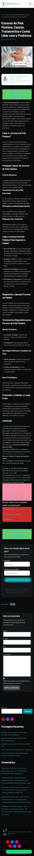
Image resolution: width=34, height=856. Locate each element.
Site (4, 647)
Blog (7, 14)
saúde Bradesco (7, 454)
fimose (13, 604)
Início (3, 14)
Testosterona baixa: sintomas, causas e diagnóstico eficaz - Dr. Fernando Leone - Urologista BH (14, 771)
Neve (10, 854)
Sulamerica (20, 454)
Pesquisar (4, 708)
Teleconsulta (9, 509)
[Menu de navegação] (30, 4)
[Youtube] (3, 719)
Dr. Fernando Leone (10, 39)
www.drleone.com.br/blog (11, 494)
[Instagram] (12, 719)
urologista (18, 475)
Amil (15, 454)
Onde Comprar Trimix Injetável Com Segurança (16, 750)
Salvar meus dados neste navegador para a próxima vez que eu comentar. (16, 682)
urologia (11, 473)
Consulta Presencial (12, 514)
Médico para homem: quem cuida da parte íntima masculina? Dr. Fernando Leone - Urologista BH (15, 790)
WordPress (22, 854)
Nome (5, 631)
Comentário (7, 654)
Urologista (19, 478)
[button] (19, 852)
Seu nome (7, 560)
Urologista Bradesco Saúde (22, 783)
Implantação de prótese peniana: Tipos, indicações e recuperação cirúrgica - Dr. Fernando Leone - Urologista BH (14, 809)
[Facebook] (7, 719)
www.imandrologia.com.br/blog (13, 498)
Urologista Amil (18, 774)
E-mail (5, 639)
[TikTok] (16, 719)
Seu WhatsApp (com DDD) (11, 569)
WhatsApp (8, 519)
